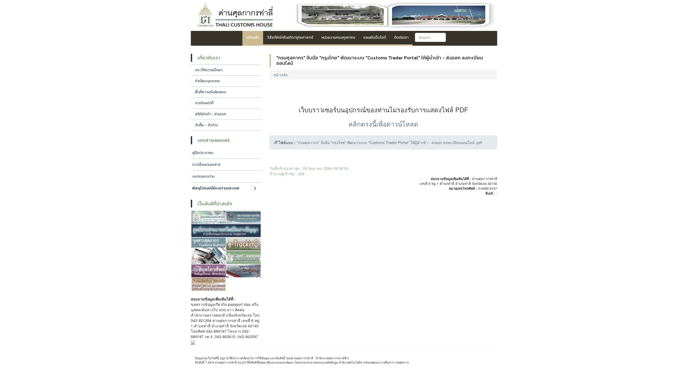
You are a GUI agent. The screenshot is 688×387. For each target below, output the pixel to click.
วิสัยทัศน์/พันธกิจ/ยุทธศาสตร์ (290, 37)
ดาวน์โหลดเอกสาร (206, 164)
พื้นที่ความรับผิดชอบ (210, 92)
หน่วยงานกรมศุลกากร (338, 37)
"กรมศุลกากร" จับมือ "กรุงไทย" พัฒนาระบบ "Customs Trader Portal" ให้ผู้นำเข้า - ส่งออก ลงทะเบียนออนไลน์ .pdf (389, 142)
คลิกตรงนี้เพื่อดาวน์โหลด (383, 123)
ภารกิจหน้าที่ (204, 103)
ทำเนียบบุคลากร (207, 81)
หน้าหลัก (252, 37)
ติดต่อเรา (401, 37)
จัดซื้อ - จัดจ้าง (206, 125)
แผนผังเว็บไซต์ (374, 37)
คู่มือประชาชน (202, 153)
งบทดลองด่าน (203, 176)
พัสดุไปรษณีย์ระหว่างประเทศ (215, 188)
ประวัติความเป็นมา (209, 70)
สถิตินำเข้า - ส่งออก (210, 114)
